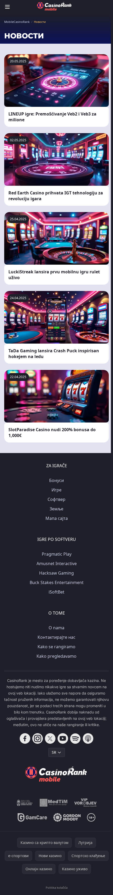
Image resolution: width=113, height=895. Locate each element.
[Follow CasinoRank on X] (50, 738)
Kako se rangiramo (56, 647)
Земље (56, 509)
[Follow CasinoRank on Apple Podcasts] (88, 738)
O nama (56, 628)
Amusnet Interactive (57, 563)
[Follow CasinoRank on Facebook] (25, 738)
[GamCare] (32, 817)
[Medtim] (53, 802)
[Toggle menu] (7, 7)
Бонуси (56, 480)
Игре (56, 490)
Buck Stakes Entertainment (57, 582)
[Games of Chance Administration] (24, 802)
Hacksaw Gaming (56, 573)
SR (54, 752)
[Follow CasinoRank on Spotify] (75, 738)
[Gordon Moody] (67, 817)
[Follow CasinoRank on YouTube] (63, 738)
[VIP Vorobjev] (85, 802)
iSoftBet (56, 592)
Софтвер (56, 499)
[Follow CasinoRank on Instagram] (37, 738)
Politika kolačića (57, 887)
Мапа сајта (56, 518)
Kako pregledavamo (56, 656)
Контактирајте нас (56, 637)
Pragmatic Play (56, 554)
